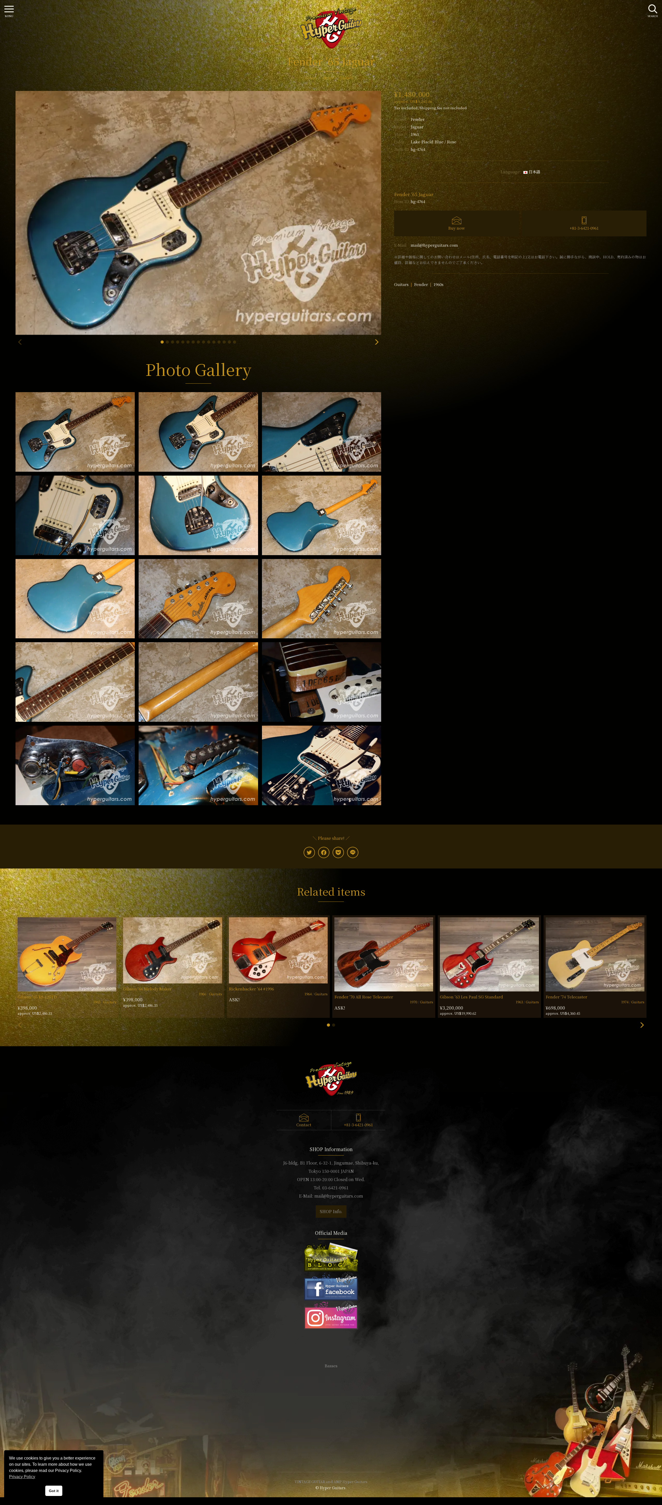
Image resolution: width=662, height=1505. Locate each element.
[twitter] (309, 852)
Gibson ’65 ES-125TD (37, 996)
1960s (438, 284)
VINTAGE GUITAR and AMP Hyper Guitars (331, 1481)
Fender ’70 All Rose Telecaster (363, 996)
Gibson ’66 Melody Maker (147, 988)
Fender (418, 119)
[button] (162, 342)
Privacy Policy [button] (22, 1477)
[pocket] (338, 852)
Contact (303, 1124)
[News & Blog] (331, 1256)
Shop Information (331, 1421)
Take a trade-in (331, 1429)
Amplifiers (331, 1381)
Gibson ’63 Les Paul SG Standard (471, 996)
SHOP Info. (331, 1211)
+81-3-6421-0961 (584, 228)
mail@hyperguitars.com (434, 245)
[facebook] (323, 852)
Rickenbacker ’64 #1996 (251, 988)
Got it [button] (54, 1491)
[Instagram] (331, 1314)
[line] (352, 852)
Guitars (401, 284)
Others (331, 1389)
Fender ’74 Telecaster (566, 996)
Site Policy (331, 1452)
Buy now (456, 228)
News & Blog (331, 1437)
